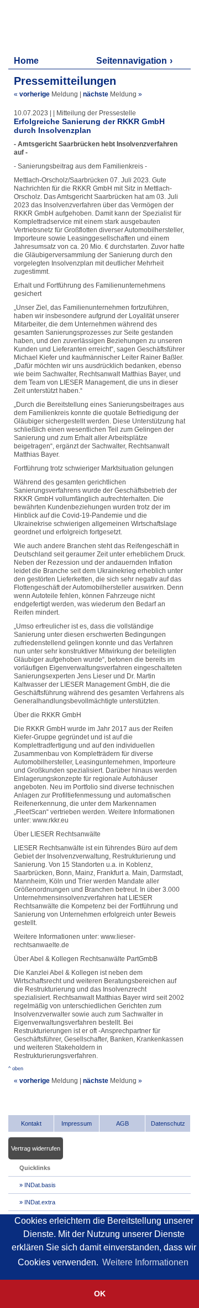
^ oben (15, 1068)
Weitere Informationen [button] (145, 1262)
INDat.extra (39, 1202)
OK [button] (100, 1293)
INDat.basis (40, 1185)
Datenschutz (168, 1123)
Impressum (76, 1123)
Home (26, 60)
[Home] (61, 26)
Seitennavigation (131, 60)
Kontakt (31, 1123)
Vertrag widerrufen (35, 1148)
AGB (122, 1123)
